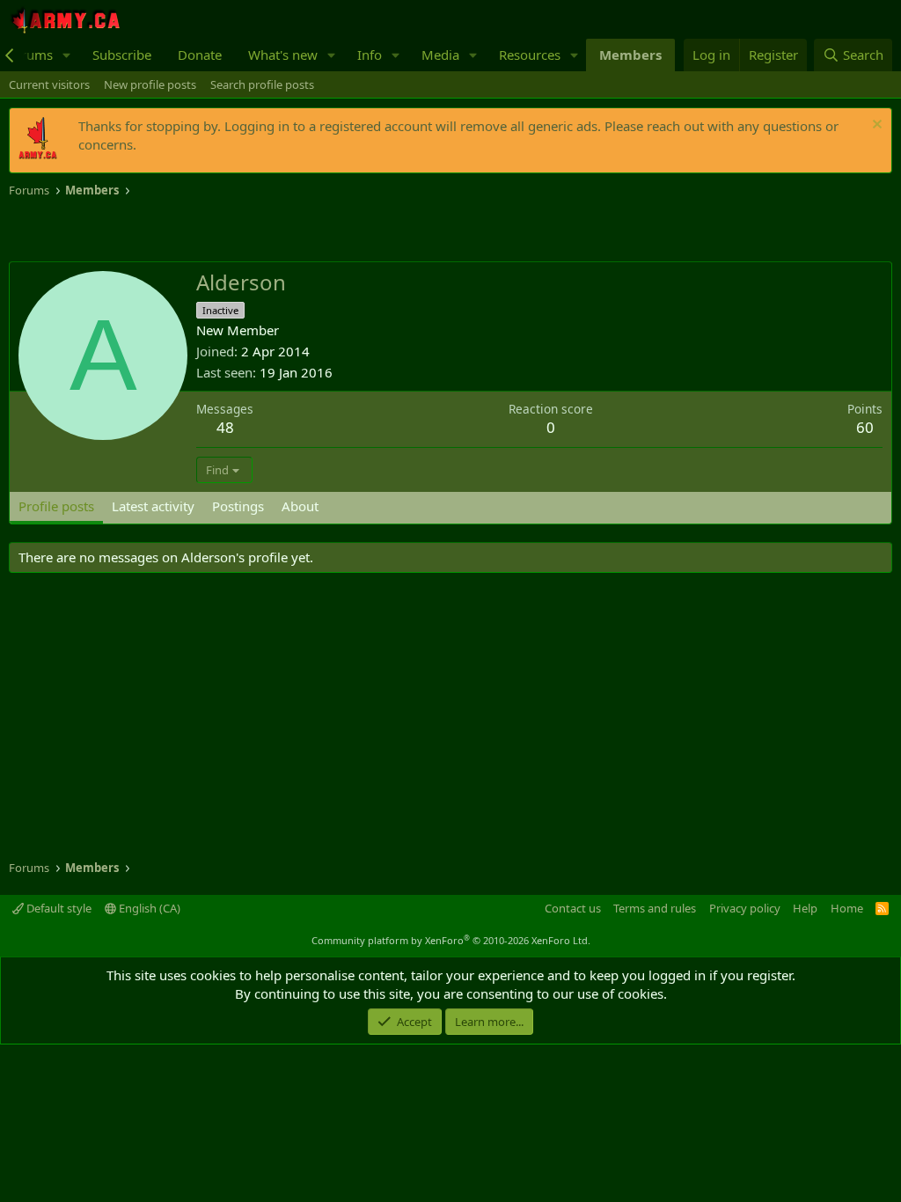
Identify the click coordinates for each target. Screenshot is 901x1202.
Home (847, 908)
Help (805, 908)
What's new (283, 54)
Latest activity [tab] (153, 506)
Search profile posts (262, 84)
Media (440, 54)
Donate (200, 54)
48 (225, 427)
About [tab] (300, 506)
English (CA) (148, 908)
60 (865, 427)
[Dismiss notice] (875, 126)
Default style (58, 908)
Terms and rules (654, 908)
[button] (67, 55)
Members (630, 54)
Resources (529, 54)
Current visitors (49, 84)
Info (369, 54)
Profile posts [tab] (56, 506)
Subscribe (121, 54)
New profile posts (150, 84)
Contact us (573, 908)
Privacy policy (744, 908)
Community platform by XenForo (450, 940)
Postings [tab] (238, 506)
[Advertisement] (215, 230)
